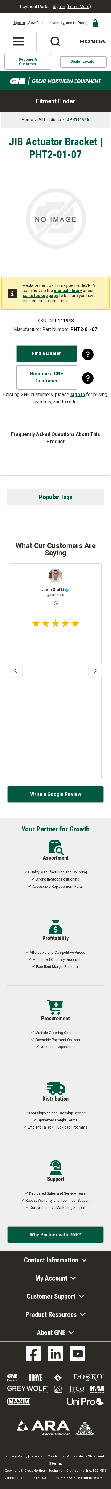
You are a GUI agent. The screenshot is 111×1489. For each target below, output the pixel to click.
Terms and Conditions (47, 1456)
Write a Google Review (55, 794)
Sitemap (55, 1464)
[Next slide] (95, 670)
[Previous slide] (15, 670)
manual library (68, 290)
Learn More (78, 6)
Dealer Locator (83, 61)
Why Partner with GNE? (55, 1234)
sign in (77, 394)
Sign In (59, 6)
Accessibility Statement (85, 1456)
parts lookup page (40, 295)
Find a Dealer (46, 353)
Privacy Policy (16, 1456)
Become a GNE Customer (46, 377)
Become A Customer (28, 61)
